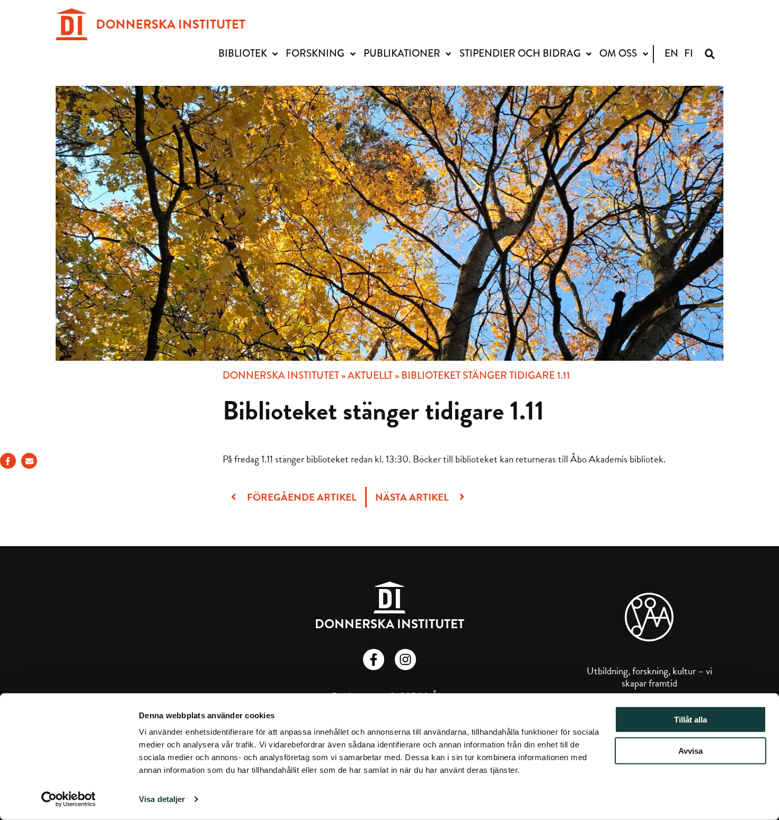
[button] (709, 53)
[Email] (29, 461)
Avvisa (690, 750)
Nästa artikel (413, 497)
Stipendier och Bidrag (520, 53)
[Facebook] (8, 461)
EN (671, 53)
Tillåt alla (690, 719)
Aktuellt (370, 375)
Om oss (618, 53)
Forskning (315, 53)
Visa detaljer (162, 799)
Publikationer (402, 53)
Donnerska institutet (281, 375)
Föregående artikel (301, 497)
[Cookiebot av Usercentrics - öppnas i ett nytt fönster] (68, 799)
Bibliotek (242, 53)
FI (688, 53)
